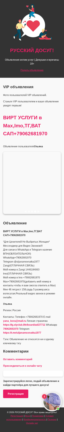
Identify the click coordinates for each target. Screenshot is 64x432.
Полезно (52, 419)
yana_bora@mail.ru (14, 321)
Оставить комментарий (17, 359)
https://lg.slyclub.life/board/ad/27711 (24, 324)
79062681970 (10, 328)
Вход (27, 416)
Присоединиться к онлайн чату (22, 366)
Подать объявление (32, 70)
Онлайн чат (32, 423)
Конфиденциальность (35, 419)
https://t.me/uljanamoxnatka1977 (22, 332)
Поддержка (37, 416)
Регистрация (16, 394)
